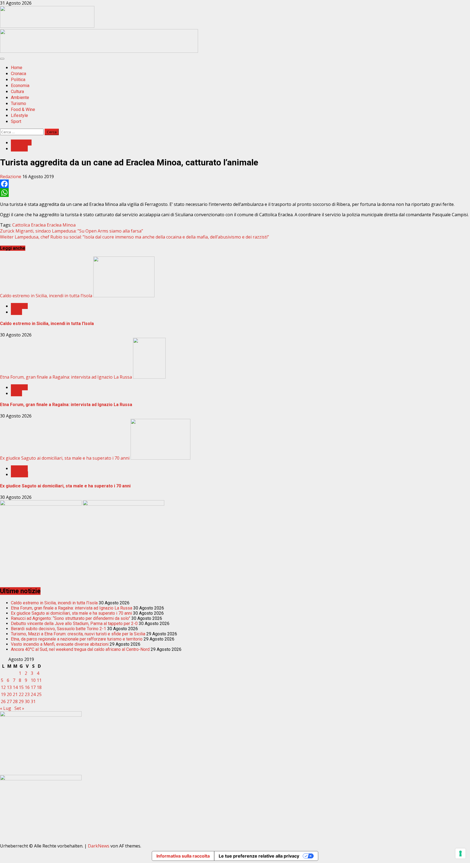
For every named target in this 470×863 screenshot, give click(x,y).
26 (3, 701)
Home (16, 67)
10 (33, 680)
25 (39, 694)
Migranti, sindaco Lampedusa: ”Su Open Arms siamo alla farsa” (71, 231)
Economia (20, 85)
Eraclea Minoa (61, 225)
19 (3, 694)
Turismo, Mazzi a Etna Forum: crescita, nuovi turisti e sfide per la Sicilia (78, 633)
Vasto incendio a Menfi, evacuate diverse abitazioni (60, 644)
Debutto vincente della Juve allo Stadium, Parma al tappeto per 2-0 (74, 623)
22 (21, 694)
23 (27, 694)
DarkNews (98, 846)
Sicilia (16, 312)
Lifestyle (19, 115)
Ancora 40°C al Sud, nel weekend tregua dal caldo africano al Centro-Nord (80, 649)
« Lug (5, 708)
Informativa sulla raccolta (183, 856)
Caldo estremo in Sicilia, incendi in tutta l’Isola (46, 296)
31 (33, 701)
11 (39, 680)
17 (33, 687)
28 (15, 701)
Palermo (19, 474)
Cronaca (18, 73)
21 (15, 694)
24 (33, 694)
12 (3, 687)
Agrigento (21, 143)
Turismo (18, 103)
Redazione (11, 177)
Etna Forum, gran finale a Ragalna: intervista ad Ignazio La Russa (66, 377)
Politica (18, 79)
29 (21, 701)
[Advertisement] (99, 51)
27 (9, 701)
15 (21, 687)
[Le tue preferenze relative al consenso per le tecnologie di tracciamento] (460, 853)
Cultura (17, 91)
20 (9, 694)
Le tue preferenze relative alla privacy (259, 856)
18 (39, 687)
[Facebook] (235, 184)
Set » (19, 708)
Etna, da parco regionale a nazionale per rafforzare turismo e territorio (77, 639)
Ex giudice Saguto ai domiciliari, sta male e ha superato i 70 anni (64, 458)
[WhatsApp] (235, 192)
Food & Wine (23, 109)
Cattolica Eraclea (29, 225)
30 (27, 701)
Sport (16, 121)
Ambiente (20, 97)
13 (9, 687)
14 (15, 687)
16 (27, 687)
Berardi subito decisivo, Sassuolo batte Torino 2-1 (58, 628)
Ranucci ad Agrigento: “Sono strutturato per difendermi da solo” (70, 618)
